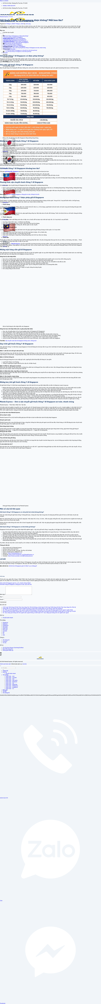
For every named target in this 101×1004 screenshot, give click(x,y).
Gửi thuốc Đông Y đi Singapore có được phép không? (16, 36)
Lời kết (6, 52)
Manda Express (4, 16)
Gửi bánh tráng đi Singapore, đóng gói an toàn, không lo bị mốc (22, 194)
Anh (4, 635)
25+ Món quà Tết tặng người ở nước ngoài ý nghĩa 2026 (17, 610)
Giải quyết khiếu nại (8, 650)
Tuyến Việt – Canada (11, 677)
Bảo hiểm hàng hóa (8, 649)
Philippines (5, 625)
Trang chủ (5, 670)
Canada (5, 631)
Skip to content (4, 0)
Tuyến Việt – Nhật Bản (11, 684)
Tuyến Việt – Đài (9, 679)
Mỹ (3, 632)
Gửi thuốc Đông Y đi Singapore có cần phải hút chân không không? (22, 50)
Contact (5, 641)
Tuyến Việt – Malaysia (11, 681)
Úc (3, 633)
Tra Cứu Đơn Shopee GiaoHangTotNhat (13, 647)
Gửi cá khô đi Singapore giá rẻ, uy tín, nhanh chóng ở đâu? (15, 583)
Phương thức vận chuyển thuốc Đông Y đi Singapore (16, 41)
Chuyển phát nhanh (8, 617)
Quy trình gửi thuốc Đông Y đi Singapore (13, 45)
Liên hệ (24, 664)
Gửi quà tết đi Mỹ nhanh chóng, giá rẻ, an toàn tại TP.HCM (18, 611)
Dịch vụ (5, 672)
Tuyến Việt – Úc (9, 688)
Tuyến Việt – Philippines (11, 686)
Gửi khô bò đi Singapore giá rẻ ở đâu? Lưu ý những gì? (23, 566)
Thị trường (5, 675)
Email (2, 599)
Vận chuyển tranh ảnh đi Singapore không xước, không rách (20, 340)
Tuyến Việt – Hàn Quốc (11, 680)
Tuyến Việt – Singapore (11, 687)
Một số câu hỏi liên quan (9, 49)
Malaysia (5, 624)
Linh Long (28, 23)
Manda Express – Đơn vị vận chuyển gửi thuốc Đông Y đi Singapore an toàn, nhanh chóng (25, 47)
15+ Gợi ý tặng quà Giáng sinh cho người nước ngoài (16, 612)
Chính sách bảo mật (5, 664)
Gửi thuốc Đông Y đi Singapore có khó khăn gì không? (19, 51)
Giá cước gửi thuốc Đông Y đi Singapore (13, 37)
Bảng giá (5, 690)
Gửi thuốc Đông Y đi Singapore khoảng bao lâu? (15, 39)
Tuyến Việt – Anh (9, 676)
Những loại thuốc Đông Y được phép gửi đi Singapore (16, 42)
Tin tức (11, 16)
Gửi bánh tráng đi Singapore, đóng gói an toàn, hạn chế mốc (16, 584)
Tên (1, 597)
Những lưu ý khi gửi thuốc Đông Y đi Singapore (14, 46)
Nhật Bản (5, 628)
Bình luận (3, 594)
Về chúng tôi (6, 242)
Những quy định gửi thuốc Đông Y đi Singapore (14, 38)
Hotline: (9, 5)
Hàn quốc (5, 626)
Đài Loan (5, 629)
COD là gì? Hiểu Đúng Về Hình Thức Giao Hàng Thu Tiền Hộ (18, 607)
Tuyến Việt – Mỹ (9, 683)
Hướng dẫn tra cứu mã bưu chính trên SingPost (15, 608)
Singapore (5, 622)
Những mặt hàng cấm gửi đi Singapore (13, 43)
